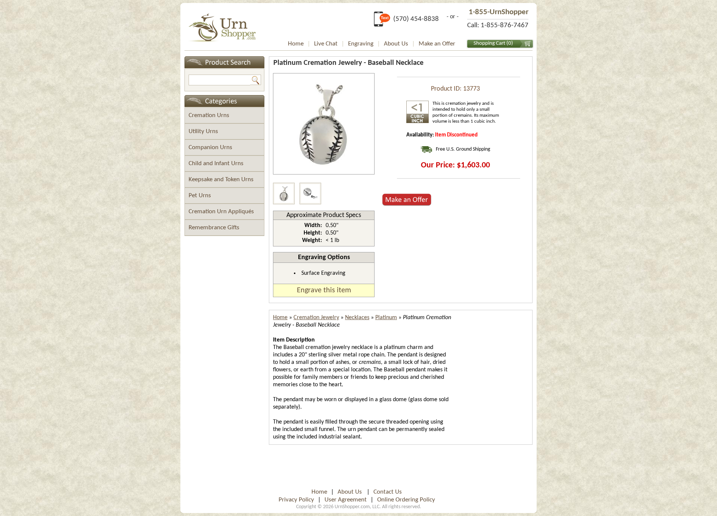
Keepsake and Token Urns (221, 179)
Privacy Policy (296, 500)
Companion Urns (210, 147)
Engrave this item (324, 290)
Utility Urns (203, 131)
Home (296, 44)
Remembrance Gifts (214, 227)
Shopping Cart (489, 43)
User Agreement (346, 500)
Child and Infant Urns (216, 163)
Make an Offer (437, 44)
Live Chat (326, 44)
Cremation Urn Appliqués (221, 211)
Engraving (360, 44)
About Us (396, 44)
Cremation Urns (209, 115)
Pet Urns (200, 195)
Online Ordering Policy (406, 500)
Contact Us (387, 492)
